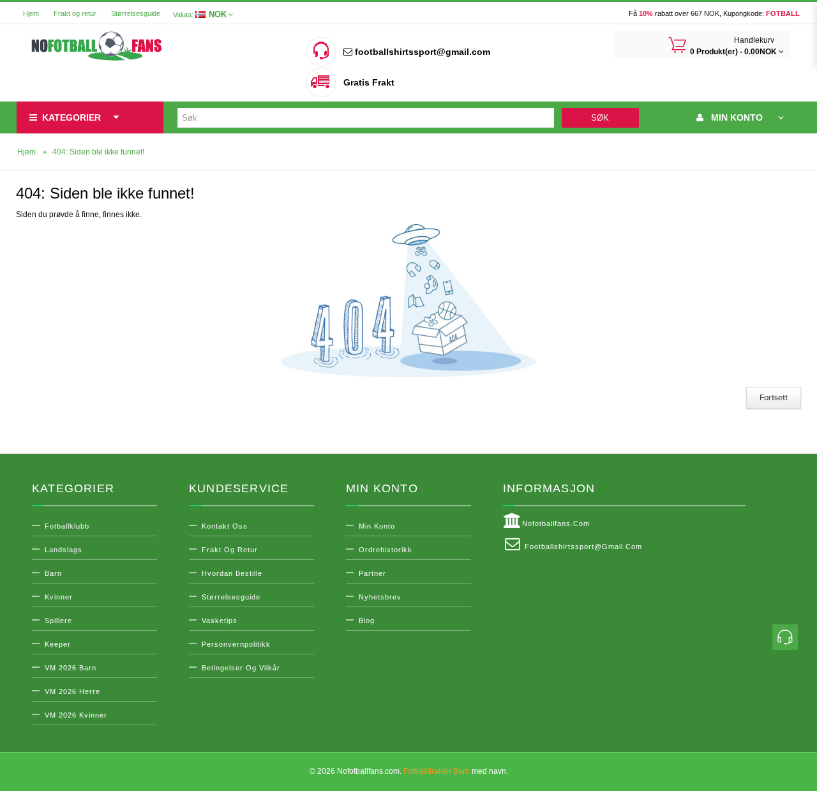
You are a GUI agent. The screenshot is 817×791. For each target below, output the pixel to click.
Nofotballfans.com (556, 523)
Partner (372, 573)
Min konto (377, 526)
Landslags (63, 550)
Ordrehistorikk (385, 550)
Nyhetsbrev (380, 597)
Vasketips (219, 620)
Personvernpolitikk (236, 644)
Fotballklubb (67, 526)
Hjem (31, 13)
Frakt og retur (75, 13)
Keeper (58, 644)
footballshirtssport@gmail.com (421, 52)
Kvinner (59, 597)
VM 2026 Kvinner (76, 715)
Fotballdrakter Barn (436, 771)
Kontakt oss (225, 526)
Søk (600, 118)
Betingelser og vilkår (241, 668)
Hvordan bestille (232, 573)
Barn (53, 573)
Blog (367, 620)
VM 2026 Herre (72, 691)
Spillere (58, 620)
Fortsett (774, 398)
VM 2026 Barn (70, 668)
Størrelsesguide (135, 13)
